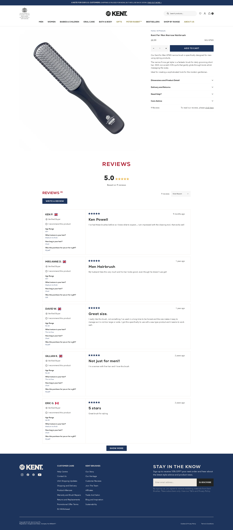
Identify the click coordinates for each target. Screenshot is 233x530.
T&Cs (192, 491)
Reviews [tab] (52, 193)
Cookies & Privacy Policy (188, 524)
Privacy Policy (204, 491)
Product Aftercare (64, 490)
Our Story (89, 472)
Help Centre (62, 472)
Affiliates (89, 490)
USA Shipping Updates (67, 481)
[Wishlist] (200, 13)
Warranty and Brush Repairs (69, 495)
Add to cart (191, 48)
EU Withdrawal (63, 509)
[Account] (205, 13)
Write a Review (56, 202)
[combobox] (180, 13)
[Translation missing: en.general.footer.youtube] (40, 474)
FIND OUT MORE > (154, 2)
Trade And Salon (92, 495)
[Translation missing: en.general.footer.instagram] (22, 474)
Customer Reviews (93, 481)
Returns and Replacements (68, 500)
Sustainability (91, 504)
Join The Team (91, 486)
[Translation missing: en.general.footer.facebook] (28, 474)
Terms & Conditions (207, 524)
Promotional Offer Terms (67, 504)
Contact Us (61, 476)
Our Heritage (91, 476)
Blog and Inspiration (94, 500)
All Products (161, 31)
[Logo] (116, 13)
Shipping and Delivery (67, 486)
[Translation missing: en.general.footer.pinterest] (33, 474)
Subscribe (205, 482)
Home (153, 31)
